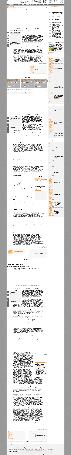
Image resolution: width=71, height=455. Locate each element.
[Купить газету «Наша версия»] (20, 1)
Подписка (22, 2)
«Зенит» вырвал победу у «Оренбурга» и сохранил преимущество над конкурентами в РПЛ (15, 43)
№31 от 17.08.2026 (23, 1)
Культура (44, 4)
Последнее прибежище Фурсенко (51, 3)
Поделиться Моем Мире (8, 35)
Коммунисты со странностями (40, 3)
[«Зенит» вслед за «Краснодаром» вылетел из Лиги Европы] (51, 60)
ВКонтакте (39, 447)
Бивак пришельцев (13, 301)
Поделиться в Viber (8, 42)
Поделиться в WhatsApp (8, 40)
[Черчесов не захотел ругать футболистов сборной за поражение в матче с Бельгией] (51, 78)
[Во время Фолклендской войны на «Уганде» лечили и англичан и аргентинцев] (32, 69)
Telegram (38, 447)
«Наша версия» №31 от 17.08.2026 (43, 246)
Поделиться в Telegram (8, 44)
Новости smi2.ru (51, 52)
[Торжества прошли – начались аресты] (51, 135)
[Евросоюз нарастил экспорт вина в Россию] (10, 252)
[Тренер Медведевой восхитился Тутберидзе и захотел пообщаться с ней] (51, 86)
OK (35, 453)
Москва (48, 4)
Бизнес (36, 4)
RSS (37, 447)
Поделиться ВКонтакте (8, 32)
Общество (32, 4)
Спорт (40, 4)
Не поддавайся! (13, 127)
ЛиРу (40, 447)
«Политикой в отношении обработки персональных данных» (40, 451)
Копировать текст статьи (8, 46)
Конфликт (27, 4)
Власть (23, 4)
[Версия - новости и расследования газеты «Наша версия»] (13, 2)
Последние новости (56, 6)
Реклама (26, 2)
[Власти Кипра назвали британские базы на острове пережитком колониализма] (41, 182)
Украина (19, 4)
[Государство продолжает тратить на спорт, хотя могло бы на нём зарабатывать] (32, 254)
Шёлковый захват (61, 3)
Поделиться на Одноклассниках (8, 38)
